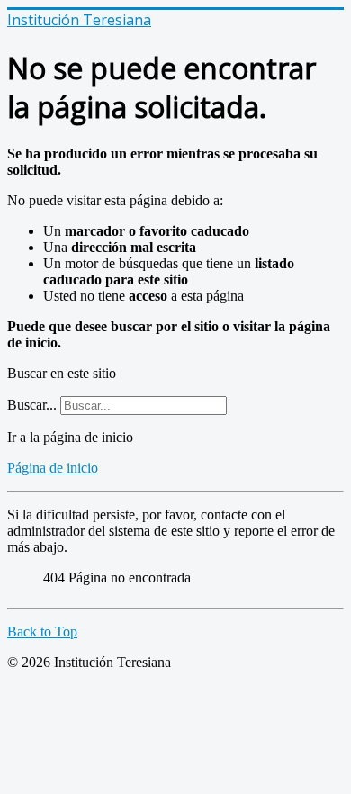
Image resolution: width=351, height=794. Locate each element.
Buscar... (32, 404)
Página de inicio (52, 467)
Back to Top (42, 631)
